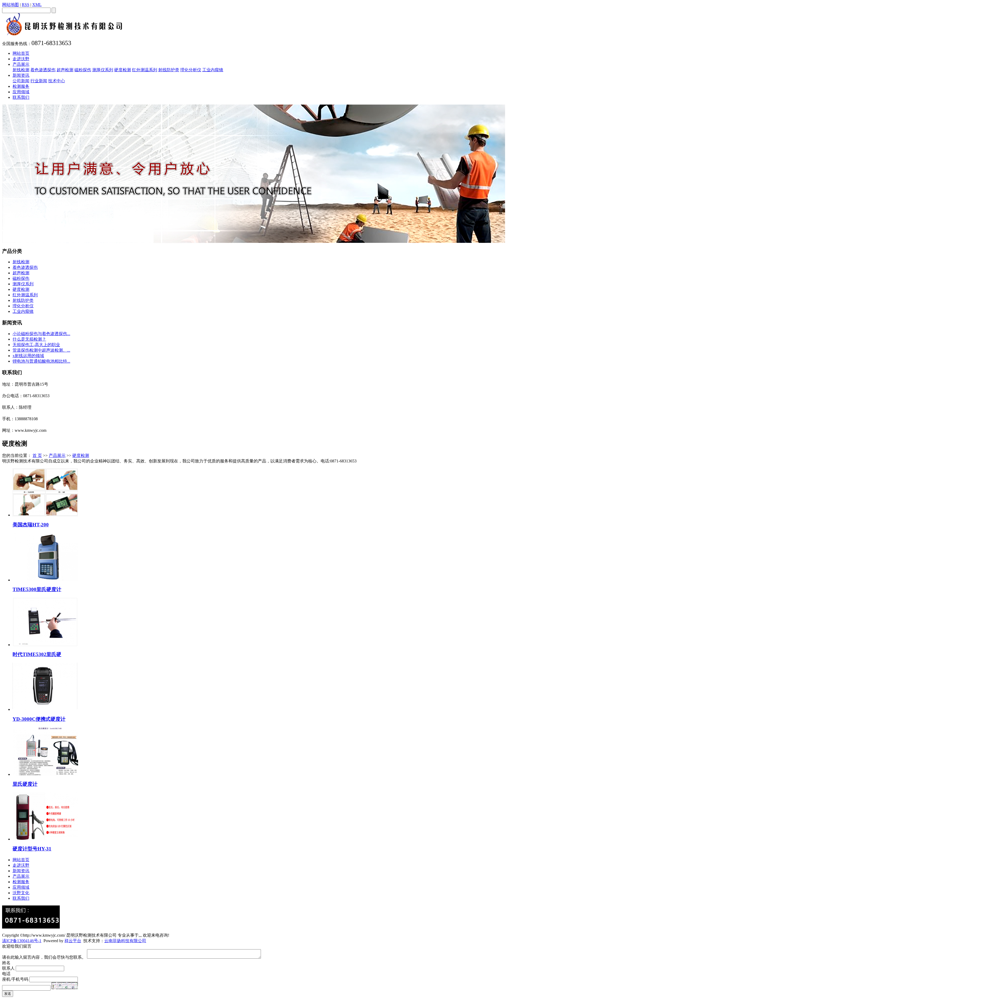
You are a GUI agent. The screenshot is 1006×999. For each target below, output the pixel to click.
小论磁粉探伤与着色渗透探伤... (41, 333)
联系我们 (21, 97)
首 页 (37, 455)
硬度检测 (122, 70)
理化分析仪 (190, 70)
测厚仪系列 (102, 70)
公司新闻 (21, 81)
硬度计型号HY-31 (32, 848)
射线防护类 (168, 70)
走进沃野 (21, 59)
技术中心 (56, 81)
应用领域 (21, 92)
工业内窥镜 (212, 70)
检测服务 (21, 86)
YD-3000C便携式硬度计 (39, 719)
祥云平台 (72, 940)
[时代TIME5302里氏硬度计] (45, 644)
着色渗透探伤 (43, 70)
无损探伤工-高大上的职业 (36, 344)
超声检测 (65, 70)
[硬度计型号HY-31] (45, 839)
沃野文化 (21, 893)
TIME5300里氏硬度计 (37, 589)
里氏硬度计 (25, 784)
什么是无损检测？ (29, 339)
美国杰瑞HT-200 (31, 524)
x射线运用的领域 (28, 355)
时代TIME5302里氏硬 (37, 654)
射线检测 (21, 70)
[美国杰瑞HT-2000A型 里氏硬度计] (45, 515)
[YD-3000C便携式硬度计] (45, 709)
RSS (25, 4)
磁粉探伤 (82, 70)
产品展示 (21, 64)
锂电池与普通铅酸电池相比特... (41, 361)
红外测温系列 (144, 70)
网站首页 (21, 53)
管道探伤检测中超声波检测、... (41, 350)
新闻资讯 (21, 75)
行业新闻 (38, 81)
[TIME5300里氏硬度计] (45, 580)
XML (37, 4)
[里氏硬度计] (45, 774)
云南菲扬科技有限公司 (125, 940)
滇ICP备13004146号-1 (21, 940)
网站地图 (10, 4)
